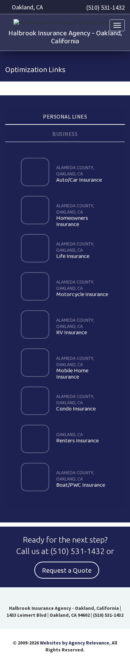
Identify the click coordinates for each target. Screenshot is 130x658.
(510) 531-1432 (105, 7)
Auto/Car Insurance (79, 174)
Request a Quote (67, 570)
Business (65, 133)
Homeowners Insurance (75, 215)
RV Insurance (75, 327)
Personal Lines (65, 116)
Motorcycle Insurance (82, 288)
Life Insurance (75, 250)
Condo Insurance (76, 403)
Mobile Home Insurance (75, 368)
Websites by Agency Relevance (74, 643)
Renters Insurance (77, 438)
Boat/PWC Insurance (80, 479)
